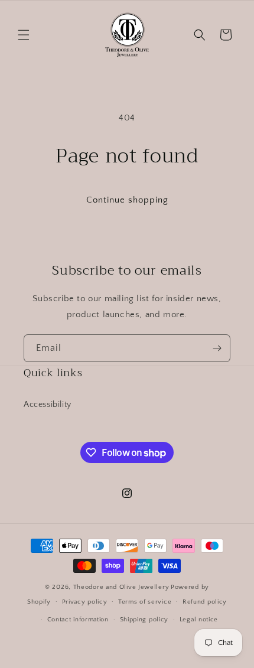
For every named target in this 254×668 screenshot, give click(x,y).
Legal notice (199, 619)
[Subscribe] (217, 348)
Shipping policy (144, 619)
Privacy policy (85, 601)
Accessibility (47, 404)
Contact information (78, 619)
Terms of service (144, 601)
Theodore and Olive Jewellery (121, 587)
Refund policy (205, 601)
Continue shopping (127, 200)
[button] (24, 35)
